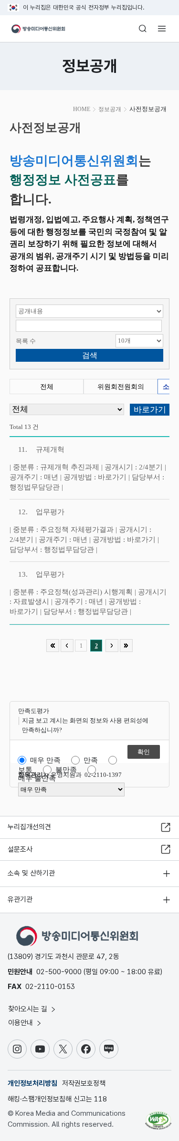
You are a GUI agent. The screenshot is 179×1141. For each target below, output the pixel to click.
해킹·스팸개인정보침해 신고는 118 (57, 1099)
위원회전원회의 (120, 386)
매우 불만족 (37, 778)
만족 (91, 760)
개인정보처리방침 (32, 1083)
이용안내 (21, 1023)
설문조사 (20, 849)
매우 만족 (45, 760)
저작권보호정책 (83, 1083)
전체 (46, 386)
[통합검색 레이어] (142, 28)
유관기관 (20, 899)
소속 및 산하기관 (31, 873)
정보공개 (109, 109)
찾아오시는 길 (28, 1009)
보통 (25, 770)
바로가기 (112, 477)
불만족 (66, 770)
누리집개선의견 (29, 827)
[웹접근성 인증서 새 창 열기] (158, 1116)
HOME (81, 109)
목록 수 (26, 341)
